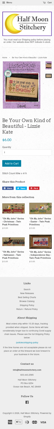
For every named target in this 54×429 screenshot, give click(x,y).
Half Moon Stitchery (30, 412)
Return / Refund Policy (27, 308)
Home (4, 57)
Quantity (6, 147)
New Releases (27, 293)
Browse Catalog (27, 301)
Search (27, 289)
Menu (9, 2)
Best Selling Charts (27, 297)
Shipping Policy (27, 305)
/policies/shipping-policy (27, 342)
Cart (49, 2)
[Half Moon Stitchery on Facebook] (27, 402)
